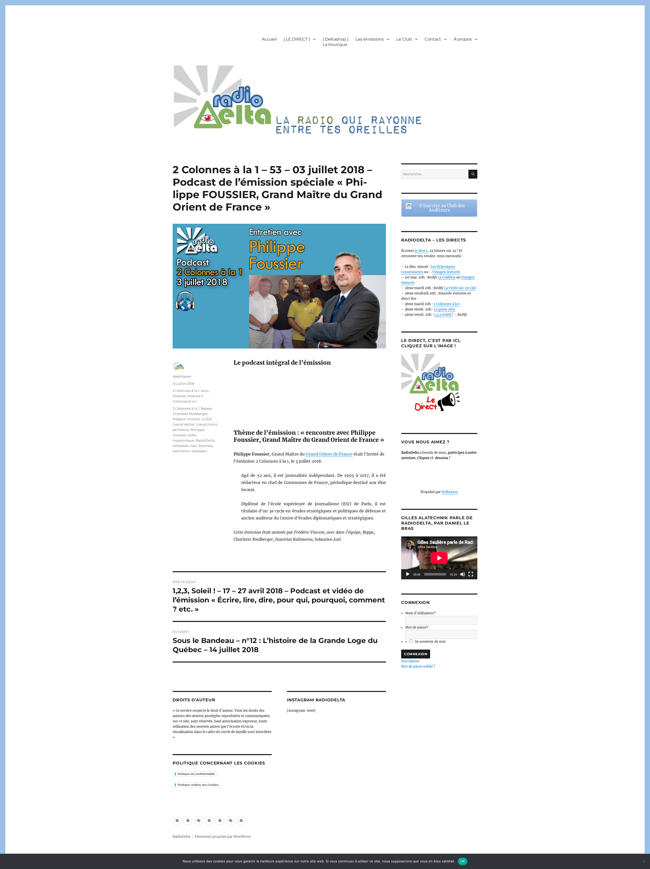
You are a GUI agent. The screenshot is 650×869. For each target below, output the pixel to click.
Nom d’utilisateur (420, 613)
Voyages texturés (446, 272)
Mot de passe (416, 627)
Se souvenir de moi (430, 641)
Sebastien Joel (185, 446)
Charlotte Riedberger (190, 414)
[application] (439, 557)
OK (462, 861)
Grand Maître (183, 424)
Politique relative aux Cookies (198, 785)
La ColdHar (447, 277)
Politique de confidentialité (196, 774)
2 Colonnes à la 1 (186, 391)
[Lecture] (407, 574)
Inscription (410, 661)
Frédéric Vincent (186, 419)
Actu (204, 391)
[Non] (643, 861)
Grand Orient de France (329, 454)
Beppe (206, 408)
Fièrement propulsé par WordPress (223, 837)
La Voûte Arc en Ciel (460, 288)
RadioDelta (205, 440)
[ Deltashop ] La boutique (335, 42)
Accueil (269, 39)
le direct (421, 251)
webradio (199, 451)
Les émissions (369, 39)
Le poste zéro (444, 309)
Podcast (179, 396)
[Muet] (462, 574)
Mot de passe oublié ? (418, 666)
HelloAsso (450, 492)
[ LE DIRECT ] (297, 39)
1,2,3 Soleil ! (443, 314)
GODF (207, 419)
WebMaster (182, 376)
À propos (463, 39)
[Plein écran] (470, 574)
